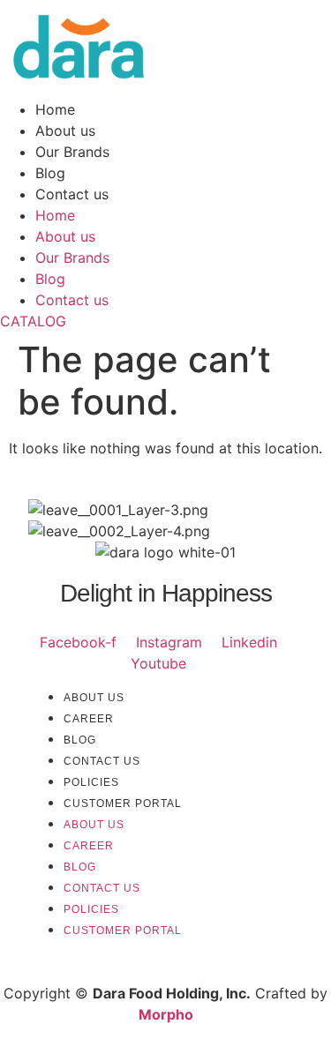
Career (89, 719)
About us (65, 130)
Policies (91, 782)
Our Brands (72, 152)
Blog (50, 173)
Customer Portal (123, 803)
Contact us (72, 194)
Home (55, 109)
